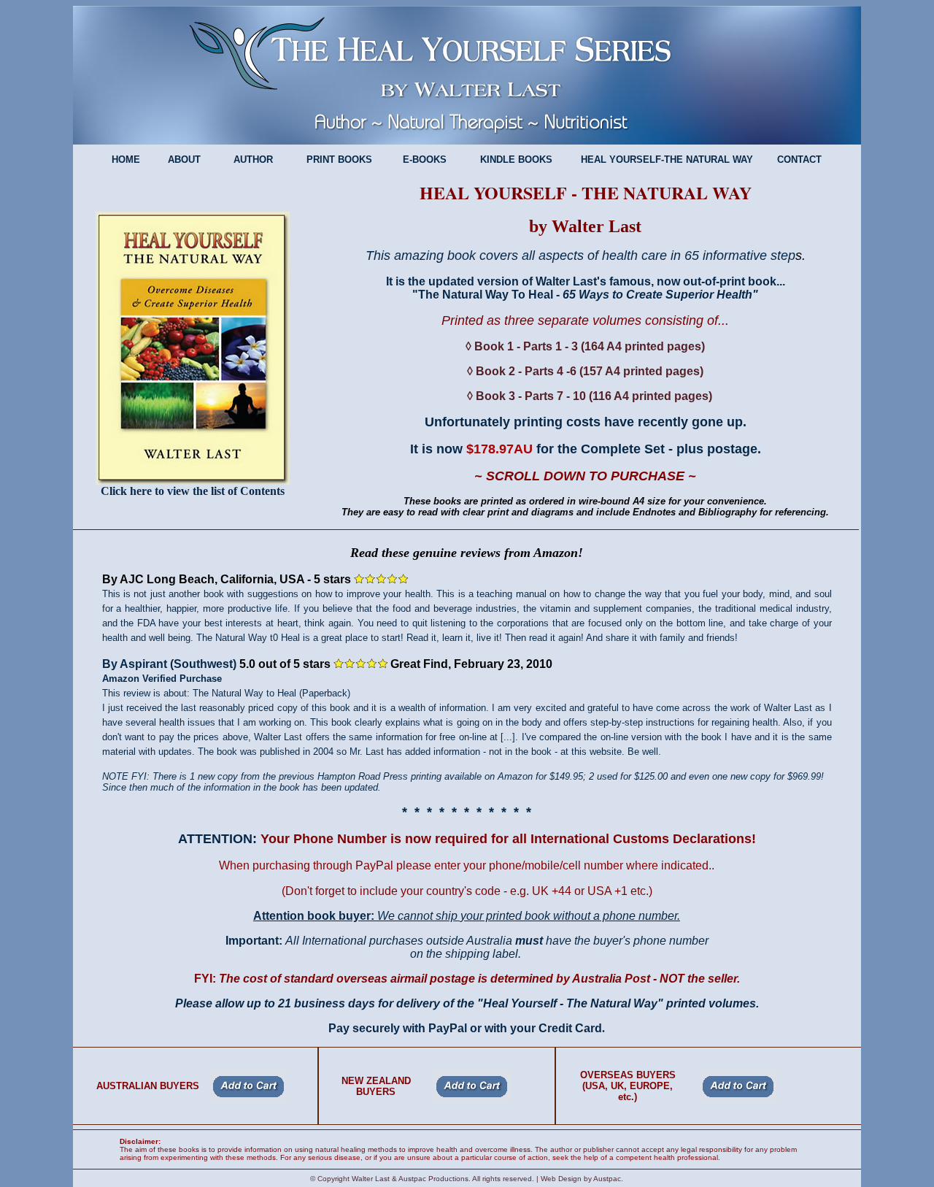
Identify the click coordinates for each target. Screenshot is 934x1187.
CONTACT (799, 159)
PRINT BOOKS (338, 159)
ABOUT (184, 159)
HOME (126, 159)
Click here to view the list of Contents (193, 491)
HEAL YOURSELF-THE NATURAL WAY (667, 159)
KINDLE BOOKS (514, 159)
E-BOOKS (425, 159)
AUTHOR (253, 159)
